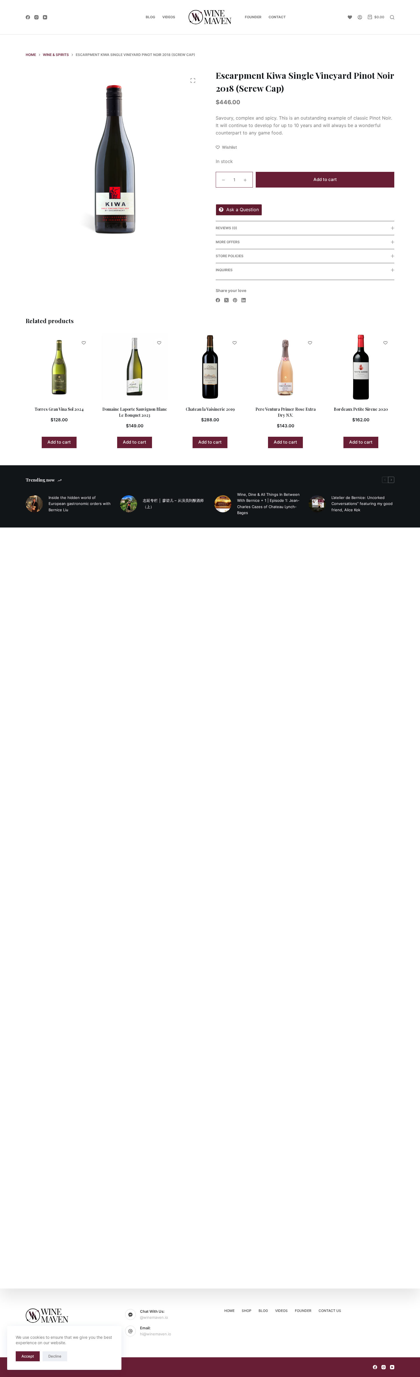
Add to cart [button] (72, 442)
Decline (54, 1356)
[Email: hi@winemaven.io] (130, 1331)
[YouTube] (45, 17)
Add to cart (325, 179)
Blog (150, 17)
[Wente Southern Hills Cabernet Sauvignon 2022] (373, 367)
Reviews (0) (226, 228)
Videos (168, 17)
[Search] (392, 17)
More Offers (228, 242)
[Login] (360, 17)
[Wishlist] (350, 17)
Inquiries (224, 270)
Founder (253, 17)
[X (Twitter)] (226, 300)
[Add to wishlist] (96, 342)
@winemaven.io (154, 1317)
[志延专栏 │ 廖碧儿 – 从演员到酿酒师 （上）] (128, 501)
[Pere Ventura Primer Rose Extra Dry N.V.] (222, 367)
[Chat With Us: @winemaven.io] (130, 1314)
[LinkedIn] (243, 300)
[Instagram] (36, 17)
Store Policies (229, 256)
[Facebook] (28, 17)
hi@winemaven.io (155, 1334)
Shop (246, 1310)
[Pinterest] (235, 300)
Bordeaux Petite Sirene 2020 (298, 409)
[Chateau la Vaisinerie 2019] (147, 367)
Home (229, 1310)
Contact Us (330, 1310)
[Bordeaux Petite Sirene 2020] (298, 367)
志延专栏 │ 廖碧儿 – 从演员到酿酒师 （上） (173, 501)
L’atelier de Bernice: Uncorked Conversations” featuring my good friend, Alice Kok (362, 500)
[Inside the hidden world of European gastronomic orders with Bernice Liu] (34, 501)
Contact (277, 17)
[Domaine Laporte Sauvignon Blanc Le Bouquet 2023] (72, 367)
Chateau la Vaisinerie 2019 (147, 409)
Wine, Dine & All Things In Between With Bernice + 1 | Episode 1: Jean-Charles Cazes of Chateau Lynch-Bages (268, 500)
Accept (27, 1356)
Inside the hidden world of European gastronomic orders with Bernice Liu (80, 500)
